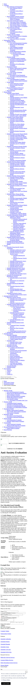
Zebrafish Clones (11, 340)
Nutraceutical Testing (9, 40)
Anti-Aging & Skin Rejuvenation (15, 20)
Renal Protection (11, 90)
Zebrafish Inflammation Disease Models (16, 215)
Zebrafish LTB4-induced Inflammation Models (19, 229)
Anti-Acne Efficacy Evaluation (17, 39)
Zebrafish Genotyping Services (17, 303)
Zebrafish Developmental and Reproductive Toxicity (14, 275)
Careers (9, 371)
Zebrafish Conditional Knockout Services (18, 314)
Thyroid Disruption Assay (16, 289)
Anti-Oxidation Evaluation (16, 47)
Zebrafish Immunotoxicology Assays (16, 268)
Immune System (14, 361)
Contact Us (9, 374)
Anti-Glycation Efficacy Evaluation (18, 26)
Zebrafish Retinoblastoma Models (18, 110)
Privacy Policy (6, 680)
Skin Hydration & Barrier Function (15, 16)
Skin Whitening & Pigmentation (15, 6)
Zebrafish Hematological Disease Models (17, 205)
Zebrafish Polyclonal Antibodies (18, 338)
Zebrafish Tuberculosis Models (17, 171)
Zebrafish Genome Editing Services (15, 304)
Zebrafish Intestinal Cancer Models (18, 97)
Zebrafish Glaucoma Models (17, 125)
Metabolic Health (11, 41)
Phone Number (4, 614)
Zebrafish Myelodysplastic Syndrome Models (16, 210)
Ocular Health (10, 82)
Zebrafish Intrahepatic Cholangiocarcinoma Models (17, 99)
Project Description (5, 624)
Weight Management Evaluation (18, 51)
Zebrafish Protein (11, 367)
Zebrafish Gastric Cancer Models (18, 115)
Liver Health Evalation (15, 52)
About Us (9, 370)
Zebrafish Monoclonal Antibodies (18, 336)
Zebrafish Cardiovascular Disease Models (17, 134)
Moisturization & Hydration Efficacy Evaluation (17, 18)
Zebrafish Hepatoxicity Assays (17, 251)
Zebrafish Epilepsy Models (16, 153)
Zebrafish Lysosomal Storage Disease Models (17, 179)
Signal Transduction (15, 356)
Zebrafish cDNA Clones (16, 342)
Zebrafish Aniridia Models (16, 118)
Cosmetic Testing (5, 631)
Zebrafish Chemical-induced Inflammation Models (17, 217)
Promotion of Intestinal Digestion (18, 59)
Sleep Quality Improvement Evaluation (16, 411)
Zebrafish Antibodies (12, 335)
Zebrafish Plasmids (11, 366)
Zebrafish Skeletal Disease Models (15, 237)
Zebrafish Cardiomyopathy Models (18, 138)
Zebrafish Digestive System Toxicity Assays (16, 253)
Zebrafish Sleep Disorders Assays (18, 273)
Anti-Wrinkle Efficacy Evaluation (18, 23)
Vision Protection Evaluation (17, 83)
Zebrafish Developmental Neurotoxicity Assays (16, 271)
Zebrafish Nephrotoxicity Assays (18, 261)
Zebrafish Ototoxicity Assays (17, 264)
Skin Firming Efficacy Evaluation (18, 25)
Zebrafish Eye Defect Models (17, 124)
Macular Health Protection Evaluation (16, 425)
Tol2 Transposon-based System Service (18, 308)
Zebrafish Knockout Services (17, 312)
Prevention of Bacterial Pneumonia (18, 76)
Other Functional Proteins (16, 364)
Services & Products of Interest (8, 617)
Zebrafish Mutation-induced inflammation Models (17, 232)
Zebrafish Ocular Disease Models (15, 117)
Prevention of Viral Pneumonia (17, 75)
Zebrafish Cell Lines (12, 345)
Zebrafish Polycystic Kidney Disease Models (17, 203)
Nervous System (14, 354)
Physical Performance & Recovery (15, 87)
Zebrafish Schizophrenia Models (18, 160)
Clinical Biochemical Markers (17, 360)
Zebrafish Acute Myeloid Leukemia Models (16, 207)
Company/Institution (6, 613)
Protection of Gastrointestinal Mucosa (16, 406)
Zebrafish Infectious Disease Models (16, 161)
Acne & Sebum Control (13, 37)
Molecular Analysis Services (14, 297)
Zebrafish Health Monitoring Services (16, 332)
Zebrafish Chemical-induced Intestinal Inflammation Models (20, 220)
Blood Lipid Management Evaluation (16, 396)
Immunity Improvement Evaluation (18, 80)
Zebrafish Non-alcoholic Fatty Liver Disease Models (17, 189)
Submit (2, 625)
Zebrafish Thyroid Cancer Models (18, 114)
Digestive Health (11, 57)
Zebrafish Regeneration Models (14, 241)
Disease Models (8, 92)
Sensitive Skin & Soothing (13, 34)
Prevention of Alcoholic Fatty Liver (18, 400)
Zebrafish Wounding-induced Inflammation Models (17, 235)
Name (2, 611)
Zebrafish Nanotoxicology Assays (18, 294)
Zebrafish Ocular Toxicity (16, 262)
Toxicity (6, 245)
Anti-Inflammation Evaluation (17, 79)
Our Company (7, 368)
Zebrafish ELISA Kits (12, 346)
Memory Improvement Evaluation (18, 68)
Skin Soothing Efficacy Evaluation (18, 36)
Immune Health (10, 78)
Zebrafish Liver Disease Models (15, 184)
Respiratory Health (11, 73)
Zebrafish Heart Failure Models (17, 142)
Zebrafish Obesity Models (16, 181)
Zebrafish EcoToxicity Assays (14, 293)
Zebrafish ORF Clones (15, 343)
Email (2, 616)
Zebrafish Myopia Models (16, 127)
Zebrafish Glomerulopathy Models (18, 198)
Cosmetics (6, 5)
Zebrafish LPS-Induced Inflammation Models (19, 226)
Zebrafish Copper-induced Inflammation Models (19, 224)
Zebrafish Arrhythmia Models (17, 135)
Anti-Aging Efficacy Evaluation (18, 22)
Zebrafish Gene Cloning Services (18, 298)
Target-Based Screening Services (18, 331)
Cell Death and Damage (16, 363)
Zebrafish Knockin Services (17, 305)
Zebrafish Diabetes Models (16, 177)
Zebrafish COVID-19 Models (17, 163)
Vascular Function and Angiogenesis (15, 352)
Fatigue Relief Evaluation (16, 89)
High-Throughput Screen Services (9, 662)
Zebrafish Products (8, 333)
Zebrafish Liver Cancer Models (17, 101)
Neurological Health (12, 66)
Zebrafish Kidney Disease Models (15, 194)
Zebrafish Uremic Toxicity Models (18, 182)
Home (5, 4)
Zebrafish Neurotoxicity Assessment (16, 269)
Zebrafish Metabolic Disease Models (16, 175)
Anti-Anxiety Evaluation (16, 72)
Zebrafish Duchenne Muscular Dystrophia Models (17, 239)
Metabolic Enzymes (15, 359)
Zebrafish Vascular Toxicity (16, 265)
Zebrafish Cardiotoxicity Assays (18, 250)
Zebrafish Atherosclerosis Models (18, 136)
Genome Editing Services (7, 660)
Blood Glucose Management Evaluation (17, 393)
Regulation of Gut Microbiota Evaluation (17, 407)
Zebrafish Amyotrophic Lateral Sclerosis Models (17, 151)
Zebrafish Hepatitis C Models (17, 164)
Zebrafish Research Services (11, 296)
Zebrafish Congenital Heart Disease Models (16, 140)
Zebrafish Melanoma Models (17, 103)
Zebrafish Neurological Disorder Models (17, 146)
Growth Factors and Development (18, 350)
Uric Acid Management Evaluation (18, 43)
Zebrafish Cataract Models (16, 120)
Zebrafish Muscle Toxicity (16, 266)
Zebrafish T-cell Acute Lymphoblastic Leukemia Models (18, 212)
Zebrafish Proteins (5, 641)
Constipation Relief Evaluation (17, 58)
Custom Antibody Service (16, 339)
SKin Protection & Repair (13, 27)
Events (8, 373)
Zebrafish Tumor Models (13, 93)
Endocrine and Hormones (16, 357)
